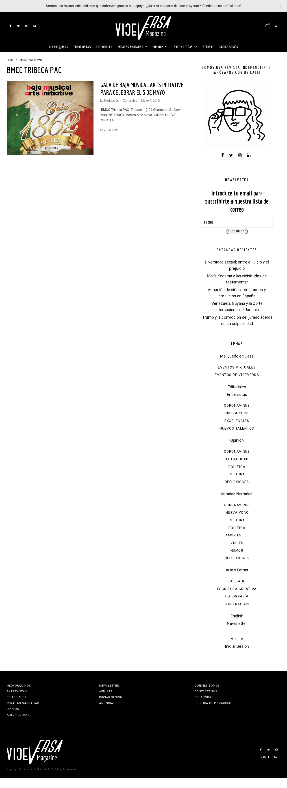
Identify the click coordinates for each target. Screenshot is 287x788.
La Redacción (109, 100)
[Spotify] (34, 25)
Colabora (203, 697)
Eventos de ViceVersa (237, 375)
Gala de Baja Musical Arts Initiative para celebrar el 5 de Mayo (141, 88)
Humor (237, 551)
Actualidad (236, 459)
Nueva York (237, 413)
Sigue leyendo (109, 129)
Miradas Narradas (130, 47)
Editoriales (104, 47)
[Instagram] (26, 25)
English (237, 616)
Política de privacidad (214, 703)
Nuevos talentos (237, 428)
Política (237, 467)
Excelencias (236, 421)
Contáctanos (206, 691)
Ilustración (237, 604)
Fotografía (236, 596)
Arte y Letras (183, 47)
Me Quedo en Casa (237, 356)
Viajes (237, 543)
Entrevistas (82, 47)
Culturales (130, 100)
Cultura (237, 474)
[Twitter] (18, 25)
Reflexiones (237, 482)
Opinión (158, 47)
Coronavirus (237, 406)
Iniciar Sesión (229, 47)
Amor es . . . (236, 535)
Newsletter (237, 623)
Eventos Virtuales (237, 367)
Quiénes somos (207, 685)
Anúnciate (108, 703)
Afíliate (208, 47)
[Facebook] (10, 25)
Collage (236, 581)
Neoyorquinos (58, 47)
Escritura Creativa (237, 589)
